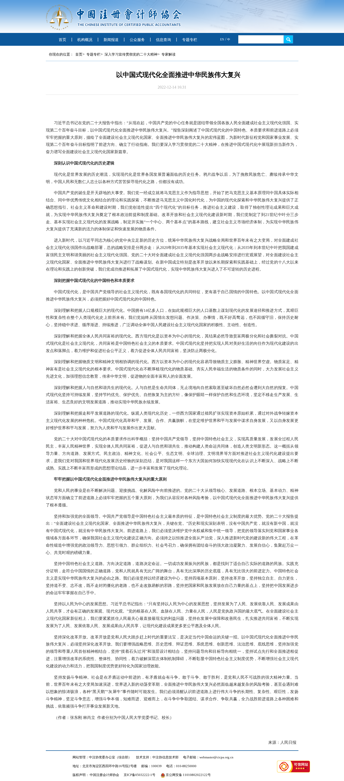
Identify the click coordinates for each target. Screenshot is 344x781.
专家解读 (168, 54)
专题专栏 (189, 40)
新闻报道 (111, 40)
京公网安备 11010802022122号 (188, 775)
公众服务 (137, 40)
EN (222, 39)
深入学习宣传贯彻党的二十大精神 (131, 54)
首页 (62, 40)
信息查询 (163, 40)
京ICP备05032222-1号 (139, 775)
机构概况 (84, 40)
